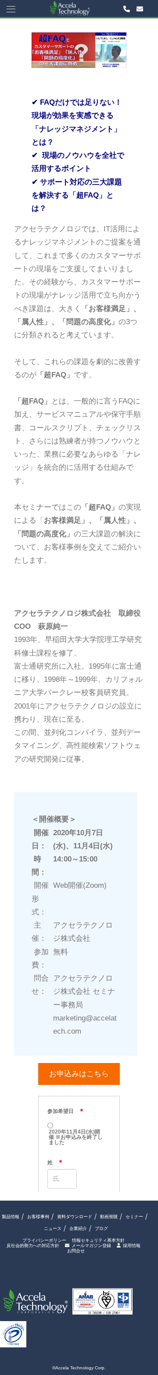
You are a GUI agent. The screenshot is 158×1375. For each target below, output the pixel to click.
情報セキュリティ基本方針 (98, 1240)
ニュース (52, 1228)
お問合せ (76, 1251)
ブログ (101, 1228)
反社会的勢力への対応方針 (33, 1246)
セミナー (134, 1216)
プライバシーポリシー (44, 1240)
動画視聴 (109, 1216)
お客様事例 (38, 1216)
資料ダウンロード (74, 1216)
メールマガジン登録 (91, 1245)
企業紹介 (78, 1228)
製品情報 (10, 1216)
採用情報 (131, 1245)
